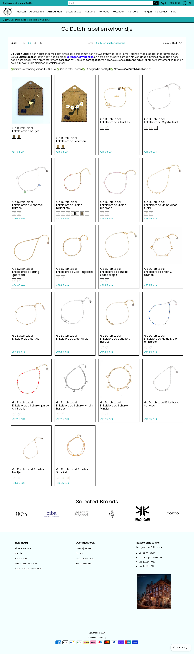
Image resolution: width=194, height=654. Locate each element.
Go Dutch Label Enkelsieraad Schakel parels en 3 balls (31, 405)
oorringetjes (93, 60)
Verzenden (21, 558)
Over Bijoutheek (84, 548)
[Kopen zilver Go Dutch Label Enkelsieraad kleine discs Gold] (163, 178)
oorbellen (64, 60)
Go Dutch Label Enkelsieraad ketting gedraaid (25, 272)
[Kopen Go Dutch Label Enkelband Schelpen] (163, 379)
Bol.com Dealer (84, 563)
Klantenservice (23, 548)
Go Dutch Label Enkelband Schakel (73, 470)
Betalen (19, 553)
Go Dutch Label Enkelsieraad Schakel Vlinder (114, 405)
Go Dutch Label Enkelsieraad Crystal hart (161, 120)
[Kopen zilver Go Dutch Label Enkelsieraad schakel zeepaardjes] (119, 245)
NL (190, 3)
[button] (170, 3)
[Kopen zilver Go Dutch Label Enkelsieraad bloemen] (75, 102)
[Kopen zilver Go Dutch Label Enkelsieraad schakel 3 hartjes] (119, 312)
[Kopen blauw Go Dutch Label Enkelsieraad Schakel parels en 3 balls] (31, 379)
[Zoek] (156, 3)
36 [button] (35, 43)
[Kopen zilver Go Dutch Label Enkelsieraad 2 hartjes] (119, 96)
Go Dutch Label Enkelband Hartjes (29, 470)
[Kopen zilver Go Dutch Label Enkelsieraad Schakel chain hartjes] (75, 379)
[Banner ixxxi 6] (81, 513)
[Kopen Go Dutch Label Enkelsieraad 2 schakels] (75, 312)
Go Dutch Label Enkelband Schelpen (161, 404)
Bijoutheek (93, 633)
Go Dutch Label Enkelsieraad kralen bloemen (113, 205)
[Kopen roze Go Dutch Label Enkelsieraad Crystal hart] (163, 96)
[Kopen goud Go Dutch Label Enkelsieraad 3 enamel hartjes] (31, 178)
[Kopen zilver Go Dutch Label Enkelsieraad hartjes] (31, 99)
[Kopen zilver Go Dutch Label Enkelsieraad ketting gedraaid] (31, 245)
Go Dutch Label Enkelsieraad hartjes (25, 129)
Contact (80, 553)
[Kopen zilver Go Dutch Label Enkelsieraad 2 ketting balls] (75, 245)
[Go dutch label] (112, 513)
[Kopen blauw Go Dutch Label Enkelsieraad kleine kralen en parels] (163, 312)
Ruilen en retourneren (26, 563)
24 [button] (29, 43)
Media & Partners (85, 558)
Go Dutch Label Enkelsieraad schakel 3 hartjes (115, 339)
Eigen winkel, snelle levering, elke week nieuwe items (26, 20)
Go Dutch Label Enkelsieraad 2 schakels (72, 337)
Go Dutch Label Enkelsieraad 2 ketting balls (74, 270)
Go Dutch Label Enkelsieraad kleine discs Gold (160, 205)
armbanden (86, 57)
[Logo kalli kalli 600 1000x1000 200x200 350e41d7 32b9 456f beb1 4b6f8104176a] (142, 513)
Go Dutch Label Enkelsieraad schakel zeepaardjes (114, 272)
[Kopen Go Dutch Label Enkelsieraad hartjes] (31, 312)
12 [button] (24, 43)
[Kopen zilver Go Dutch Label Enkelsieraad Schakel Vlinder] (119, 379)
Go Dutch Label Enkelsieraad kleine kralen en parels (161, 339)
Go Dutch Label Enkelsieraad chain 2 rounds (158, 272)
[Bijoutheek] (7, 11)
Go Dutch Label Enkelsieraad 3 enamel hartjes (27, 205)
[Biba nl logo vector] (51, 514)
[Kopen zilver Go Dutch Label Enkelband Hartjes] (31, 446)
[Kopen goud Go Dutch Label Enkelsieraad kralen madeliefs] (75, 178)
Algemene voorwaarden (28, 568)
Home (90, 43)
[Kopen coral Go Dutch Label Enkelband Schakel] (75, 446)
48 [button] (41, 43)
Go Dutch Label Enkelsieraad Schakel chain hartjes (74, 405)
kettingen (72, 57)
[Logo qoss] (21, 514)
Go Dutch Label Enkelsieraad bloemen (71, 139)
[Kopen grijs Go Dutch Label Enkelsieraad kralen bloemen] (119, 178)
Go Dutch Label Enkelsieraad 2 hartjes (115, 120)
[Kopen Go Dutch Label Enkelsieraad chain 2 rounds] (163, 245)
